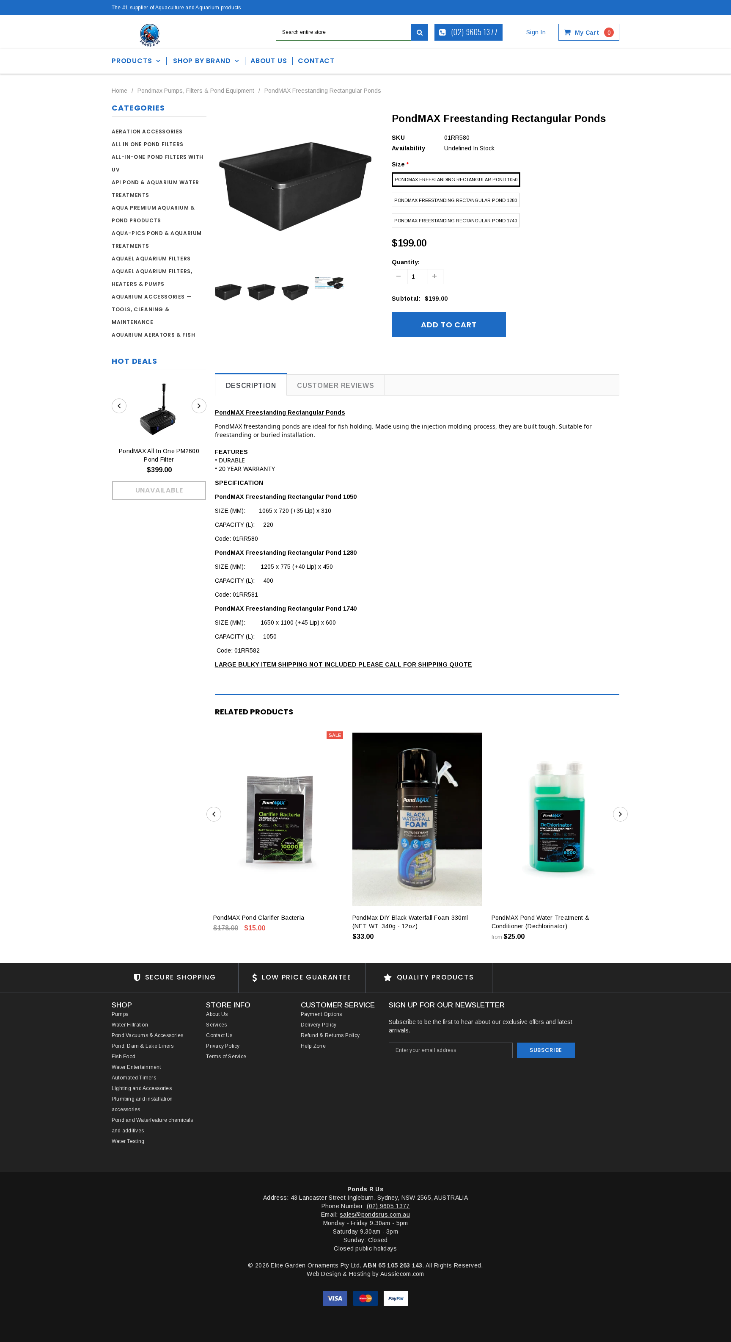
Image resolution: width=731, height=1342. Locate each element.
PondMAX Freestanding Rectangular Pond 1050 (456, 179)
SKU (398, 137)
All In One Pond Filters (148, 144)
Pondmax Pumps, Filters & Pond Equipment (195, 90)
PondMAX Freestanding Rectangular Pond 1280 (455, 200)
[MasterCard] (366, 1298)
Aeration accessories (147, 131)
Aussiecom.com (402, 1273)
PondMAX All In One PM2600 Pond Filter (159, 455)
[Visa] (336, 1298)
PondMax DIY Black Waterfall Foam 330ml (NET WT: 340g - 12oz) (410, 922)
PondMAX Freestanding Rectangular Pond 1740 (455, 220)
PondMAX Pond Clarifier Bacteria (259, 917)
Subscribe (546, 1050)
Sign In (536, 32)
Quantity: (406, 262)
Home (119, 90)
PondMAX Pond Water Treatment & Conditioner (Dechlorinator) (540, 922)
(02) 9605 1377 (473, 31)
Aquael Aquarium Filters (151, 258)
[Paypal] (396, 1298)
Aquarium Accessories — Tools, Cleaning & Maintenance (151, 309)
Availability (408, 148)
